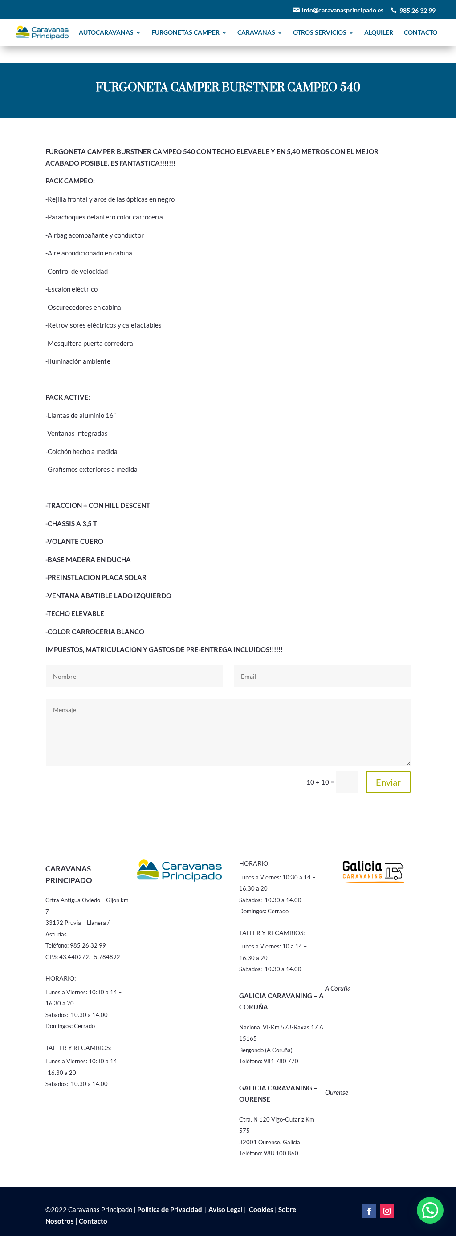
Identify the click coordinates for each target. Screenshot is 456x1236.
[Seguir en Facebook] (369, 1211)
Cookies (260, 1209)
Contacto (93, 1221)
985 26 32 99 (417, 10)
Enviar (388, 782)
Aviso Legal (225, 1209)
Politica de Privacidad (169, 1209)
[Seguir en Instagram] (387, 1211)
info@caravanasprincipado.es (342, 10)
